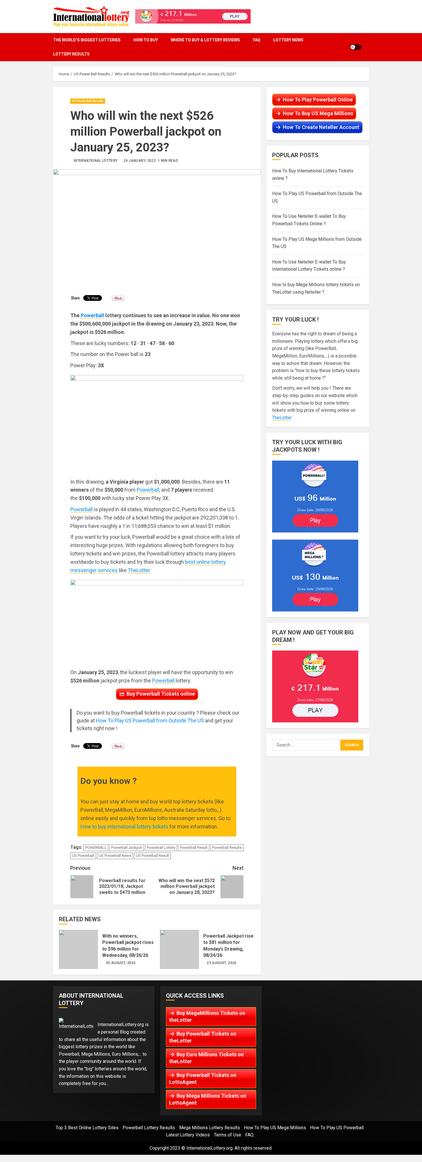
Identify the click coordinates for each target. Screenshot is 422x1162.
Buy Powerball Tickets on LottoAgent (202, 1078)
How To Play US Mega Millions (275, 1127)
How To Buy (145, 40)
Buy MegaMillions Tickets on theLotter (207, 1016)
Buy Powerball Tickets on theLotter (202, 1037)
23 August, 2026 (221, 963)
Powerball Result (194, 847)
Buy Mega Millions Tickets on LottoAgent (207, 1099)
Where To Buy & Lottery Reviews (205, 40)
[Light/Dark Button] (355, 47)
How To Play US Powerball (337, 1127)
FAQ (256, 40)
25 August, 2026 (120, 963)
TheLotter (139, 570)
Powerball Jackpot (126, 847)
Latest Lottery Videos (188, 1135)
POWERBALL (96, 847)
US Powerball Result (152, 855)
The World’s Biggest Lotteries (87, 40)
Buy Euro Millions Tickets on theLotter (206, 1057)
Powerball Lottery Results (149, 1127)
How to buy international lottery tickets (124, 827)
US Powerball (83, 855)
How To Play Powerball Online (318, 100)
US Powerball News (115, 855)
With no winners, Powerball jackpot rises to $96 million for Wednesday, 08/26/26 (78, 949)
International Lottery (96, 161)
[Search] (367, 47)
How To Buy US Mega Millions (318, 113)
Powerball (148, 490)
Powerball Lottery (161, 847)
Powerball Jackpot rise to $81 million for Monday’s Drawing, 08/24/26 (179, 949)
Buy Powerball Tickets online (161, 694)
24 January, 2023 (139, 161)
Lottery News (288, 40)
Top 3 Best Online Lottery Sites (87, 1127)
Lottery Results (71, 54)
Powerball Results (227, 847)
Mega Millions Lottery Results (209, 1127)
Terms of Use (227, 1135)
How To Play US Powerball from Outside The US (150, 720)
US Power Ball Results (87, 101)
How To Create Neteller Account (321, 127)
